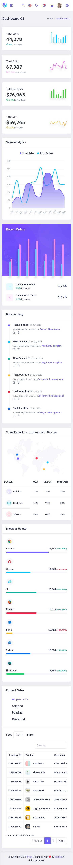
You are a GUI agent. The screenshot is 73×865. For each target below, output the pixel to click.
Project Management (50, 329)
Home (50, 18)
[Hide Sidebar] (11, 5)
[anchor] (23, 5)
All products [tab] (20, 699)
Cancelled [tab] (18, 719)
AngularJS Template (52, 346)
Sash (29, 856)
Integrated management (51, 379)
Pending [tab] (17, 712)
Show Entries (19, 734)
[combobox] (18, 735)
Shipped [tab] (17, 706)
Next (62, 840)
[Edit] (14, 332)
